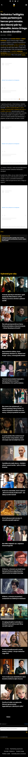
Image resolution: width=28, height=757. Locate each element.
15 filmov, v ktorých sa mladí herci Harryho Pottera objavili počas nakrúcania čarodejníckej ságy (13, 571)
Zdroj (2, 231)
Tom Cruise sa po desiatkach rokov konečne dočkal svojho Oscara (14, 678)
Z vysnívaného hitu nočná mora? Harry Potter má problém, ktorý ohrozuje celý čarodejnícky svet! (13, 438)
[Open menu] (26, 5)
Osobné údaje (20, 751)
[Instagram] (13, 1)
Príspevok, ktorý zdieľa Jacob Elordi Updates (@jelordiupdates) (15, 226)
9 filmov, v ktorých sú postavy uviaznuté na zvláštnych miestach (14, 597)
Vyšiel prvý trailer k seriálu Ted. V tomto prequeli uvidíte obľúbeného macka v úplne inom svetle (14, 239)
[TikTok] (18, 1)
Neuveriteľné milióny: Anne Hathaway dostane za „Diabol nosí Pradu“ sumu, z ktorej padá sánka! (13, 353)
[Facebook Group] (15, 1)
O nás (7, 749)
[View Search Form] (1, 4)
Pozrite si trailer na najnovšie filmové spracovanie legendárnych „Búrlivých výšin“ (13, 704)
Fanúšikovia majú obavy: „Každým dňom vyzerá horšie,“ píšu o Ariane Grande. (14, 465)
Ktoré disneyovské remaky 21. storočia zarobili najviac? (12, 519)
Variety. (23, 55)
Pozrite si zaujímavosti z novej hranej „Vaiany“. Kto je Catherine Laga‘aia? (13, 651)
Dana (4, 35)
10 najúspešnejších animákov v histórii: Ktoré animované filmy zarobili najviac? (12, 624)
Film (1, 11)
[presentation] (14, 284)
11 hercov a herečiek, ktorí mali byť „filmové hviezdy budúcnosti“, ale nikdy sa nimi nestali (13, 493)
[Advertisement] (14, 257)
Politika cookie (6, 754)
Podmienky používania (16, 749)
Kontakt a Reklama (9, 751)
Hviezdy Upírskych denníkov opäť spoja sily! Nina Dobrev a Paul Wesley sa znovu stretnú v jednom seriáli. (13, 298)
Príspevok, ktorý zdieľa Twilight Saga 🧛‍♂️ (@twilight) (14, 99)
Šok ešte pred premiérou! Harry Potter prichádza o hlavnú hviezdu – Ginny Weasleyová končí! (13, 326)
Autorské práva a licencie (18, 754)
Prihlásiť (26, 724)
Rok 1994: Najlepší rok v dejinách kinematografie (13, 544)
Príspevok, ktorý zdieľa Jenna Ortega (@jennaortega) (14, 162)
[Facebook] (10, 1)
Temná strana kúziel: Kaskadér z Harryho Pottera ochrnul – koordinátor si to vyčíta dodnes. (13, 381)
